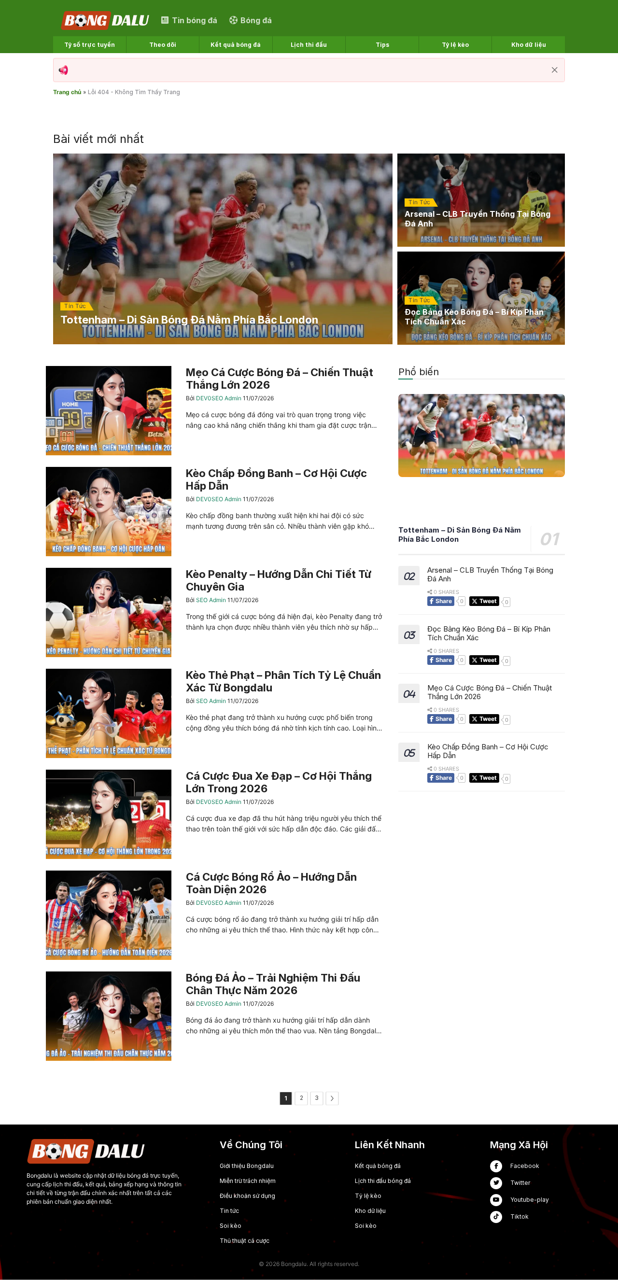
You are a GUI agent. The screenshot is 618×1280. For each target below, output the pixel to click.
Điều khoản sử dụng (247, 1195)
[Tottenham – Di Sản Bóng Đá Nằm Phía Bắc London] (223, 249)
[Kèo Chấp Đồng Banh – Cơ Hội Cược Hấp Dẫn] (214, 511)
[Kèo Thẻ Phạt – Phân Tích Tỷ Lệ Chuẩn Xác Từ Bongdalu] (214, 713)
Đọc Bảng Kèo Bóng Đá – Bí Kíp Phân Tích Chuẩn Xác (488, 633)
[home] (105, 20)
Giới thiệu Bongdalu (247, 1165)
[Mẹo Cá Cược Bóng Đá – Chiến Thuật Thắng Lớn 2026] (214, 410)
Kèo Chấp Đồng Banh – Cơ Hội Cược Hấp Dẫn (487, 751)
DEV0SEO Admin (219, 398)
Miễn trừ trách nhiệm (248, 1180)
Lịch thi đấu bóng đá (383, 1180)
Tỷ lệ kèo (368, 1195)
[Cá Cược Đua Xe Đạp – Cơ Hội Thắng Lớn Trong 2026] (214, 814)
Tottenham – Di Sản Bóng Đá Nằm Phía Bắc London (459, 535)
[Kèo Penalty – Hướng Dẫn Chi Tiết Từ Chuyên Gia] (214, 612)
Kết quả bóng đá (378, 1165)
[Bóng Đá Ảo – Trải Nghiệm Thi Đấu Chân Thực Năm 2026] (214, 1016)
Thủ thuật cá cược (244, 1240)
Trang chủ (67, 92)
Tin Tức (75, 305)
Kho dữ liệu (370, 1210)
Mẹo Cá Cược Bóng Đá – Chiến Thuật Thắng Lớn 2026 (489, 692)
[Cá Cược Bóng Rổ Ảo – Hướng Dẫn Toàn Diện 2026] (214, 915)
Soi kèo (230, 1225)
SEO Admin (211, 600)
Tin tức (229, 1210)
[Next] (332, 1098)
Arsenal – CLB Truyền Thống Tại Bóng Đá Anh (490, 574)
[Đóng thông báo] (554, 70)
